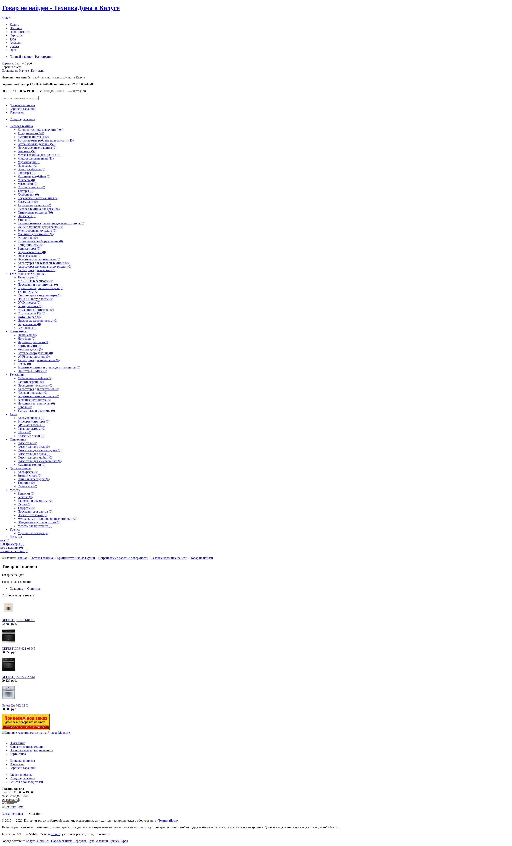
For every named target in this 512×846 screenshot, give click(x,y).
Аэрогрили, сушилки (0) (34, 205)
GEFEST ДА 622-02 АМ (18, 677)
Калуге (55, 834)
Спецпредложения (22, 119)
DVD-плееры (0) (29, 302)
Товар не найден (201, 558)
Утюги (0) (24, 219)
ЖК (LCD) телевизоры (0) (35, 281)
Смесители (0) (27, 443)
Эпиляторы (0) (28, 237)
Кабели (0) (25, 407)
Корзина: (8, 63)
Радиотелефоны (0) (31, 381)
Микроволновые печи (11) (36, 158)
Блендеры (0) (26, 173)
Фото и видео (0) (29, 317)
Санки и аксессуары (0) (34, 479)
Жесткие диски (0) (30, 349)
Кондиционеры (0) (30, 245)
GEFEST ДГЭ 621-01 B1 (18, 620)
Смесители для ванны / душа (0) (39, 450)
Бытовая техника (21, 126)
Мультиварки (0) (29, 162)
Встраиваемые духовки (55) (36, 144)
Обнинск (16, 28)
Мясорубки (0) (27, 183)
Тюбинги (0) (26, 482)
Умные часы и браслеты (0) (36, 410)
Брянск (14, 46)
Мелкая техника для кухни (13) (39, 155)
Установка (17, 112)
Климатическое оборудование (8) (40, 241)
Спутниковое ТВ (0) (31, 313)
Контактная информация (26, 746)
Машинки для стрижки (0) (36, 234)
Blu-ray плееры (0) (30, 306)
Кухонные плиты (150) (33, 136)
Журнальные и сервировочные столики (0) (47, 518)
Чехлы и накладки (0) (32, 392)
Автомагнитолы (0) (31, 417)
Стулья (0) (24, 504)
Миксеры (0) (26, 180)
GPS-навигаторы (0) (31, 425)
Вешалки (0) (26, 493)
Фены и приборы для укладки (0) (40, 227)
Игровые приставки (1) (33, 342)
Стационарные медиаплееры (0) (39, 295)
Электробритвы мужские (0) (37, 230)
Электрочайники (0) (31, 169)
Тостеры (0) (25, 191)
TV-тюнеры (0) (28, 291)
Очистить (33, 588)
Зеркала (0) (25, 497)
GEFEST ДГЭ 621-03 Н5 (18, 648)
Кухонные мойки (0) (31, 464)
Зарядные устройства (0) (34, 399)
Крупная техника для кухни (76, 558)
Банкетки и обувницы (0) (35, 500)
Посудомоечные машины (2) (37, 147)
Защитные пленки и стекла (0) (38, 396)
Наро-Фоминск (20, 31)
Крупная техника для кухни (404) (40, 129)
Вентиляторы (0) (29, 248)
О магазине (17, 743)
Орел (13, 49)
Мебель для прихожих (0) (35, 526)
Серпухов (16, 35)
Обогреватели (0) (29, 255)
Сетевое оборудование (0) (35, 353)
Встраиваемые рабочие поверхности (123, 558)
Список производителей (26, 782)
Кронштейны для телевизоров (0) (40, 288)
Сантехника (18, 439)
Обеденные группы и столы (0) (39, 522)
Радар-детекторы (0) (31, 428)
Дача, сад (16, 536)
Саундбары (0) (27, 327)
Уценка (15, 529)
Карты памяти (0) (29, 345)
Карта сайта (18, 754)
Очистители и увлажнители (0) (39, 259)
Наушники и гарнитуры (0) (36, 403)
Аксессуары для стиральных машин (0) (44, 266)
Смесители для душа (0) (34, 454)
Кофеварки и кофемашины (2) (38, 198)
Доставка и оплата (22, 105)
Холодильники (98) (31, 133)
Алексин (16, 42)
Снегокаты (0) (27, 486)
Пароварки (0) (27, 165)
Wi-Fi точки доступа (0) (34, 356)
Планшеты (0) (27, 335)
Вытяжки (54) (27, 151)
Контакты (37, 70)
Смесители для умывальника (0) (40, 461)
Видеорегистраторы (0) (33, 421)
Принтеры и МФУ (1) (32, 371)
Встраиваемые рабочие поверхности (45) (46, 140)
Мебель (15, 490)
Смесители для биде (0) (34, 446)
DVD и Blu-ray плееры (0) (35, 299)
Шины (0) (24, 432)
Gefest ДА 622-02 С (15, 705)
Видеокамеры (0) (29, 324)
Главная (21, 558)
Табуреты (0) (26, 508)
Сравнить (16, 588)
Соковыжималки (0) (31, 187)
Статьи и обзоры (21, 774)
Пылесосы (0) (27, 216)
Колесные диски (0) (31, 436)
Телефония (17, 374)
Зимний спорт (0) (29, 475)
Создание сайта (12, 813)
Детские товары (20, 468)
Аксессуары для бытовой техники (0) (43, 263)
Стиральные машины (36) (35, 212)
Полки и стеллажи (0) (32, 515)
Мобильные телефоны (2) (35, 378)
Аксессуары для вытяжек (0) (37, 270)
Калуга (6, 17)
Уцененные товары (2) (33, 533)
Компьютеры (18, 331)
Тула (13, 39)
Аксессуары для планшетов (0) (39, 360)
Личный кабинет (21, 56)
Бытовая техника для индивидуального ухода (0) (51, 223)
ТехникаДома (167, 820)
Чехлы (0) (24, 363)
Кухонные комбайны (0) (34, 176)
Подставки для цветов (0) (35, 511)
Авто (13, 414)
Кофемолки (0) (28, 201)
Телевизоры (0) (28, 277)
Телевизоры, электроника (27, 273)
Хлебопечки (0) (28, 194)
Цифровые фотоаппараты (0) (37, 320)
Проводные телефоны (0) (35, 385)
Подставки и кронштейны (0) (38, 284)
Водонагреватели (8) (32, 252)
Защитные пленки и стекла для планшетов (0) (49, 367)
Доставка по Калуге (15, 70)
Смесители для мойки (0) (35, 457)
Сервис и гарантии (23, 108)
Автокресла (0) (28, 472)
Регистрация (43, 56)
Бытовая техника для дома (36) (39, 209)
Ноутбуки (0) (26, 338)
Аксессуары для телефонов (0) (38, 389)
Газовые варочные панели (169, 558)
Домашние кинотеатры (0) (36, 309)
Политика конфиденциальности (31, 750)
